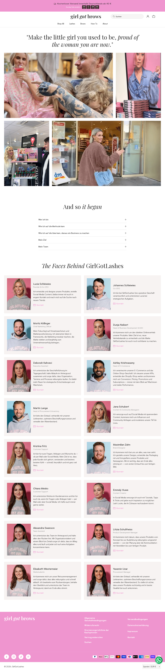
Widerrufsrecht (91, 625)
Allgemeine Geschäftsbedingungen (95, 619)
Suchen (87, 642)
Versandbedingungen (138, 619)
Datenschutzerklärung (138, 625)
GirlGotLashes (18, 666)
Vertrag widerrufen (93, 637)
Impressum (133, 631)
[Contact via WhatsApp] (159, 660)
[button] (127, 16)
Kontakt (40, 305)
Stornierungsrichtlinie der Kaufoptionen (96, 631)
